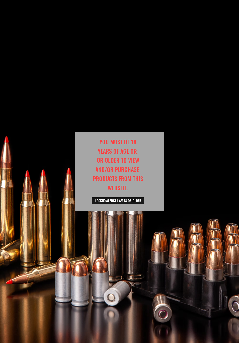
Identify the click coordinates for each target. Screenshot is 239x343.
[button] (118, 200)
